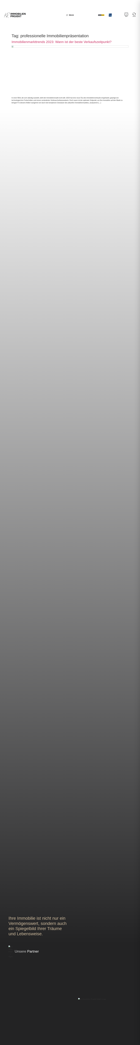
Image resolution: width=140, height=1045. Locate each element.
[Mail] (126, 14)
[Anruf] (134, 14)
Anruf (134, 16)
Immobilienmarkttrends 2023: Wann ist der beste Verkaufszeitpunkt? (62, 42)
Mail (126, 16)
